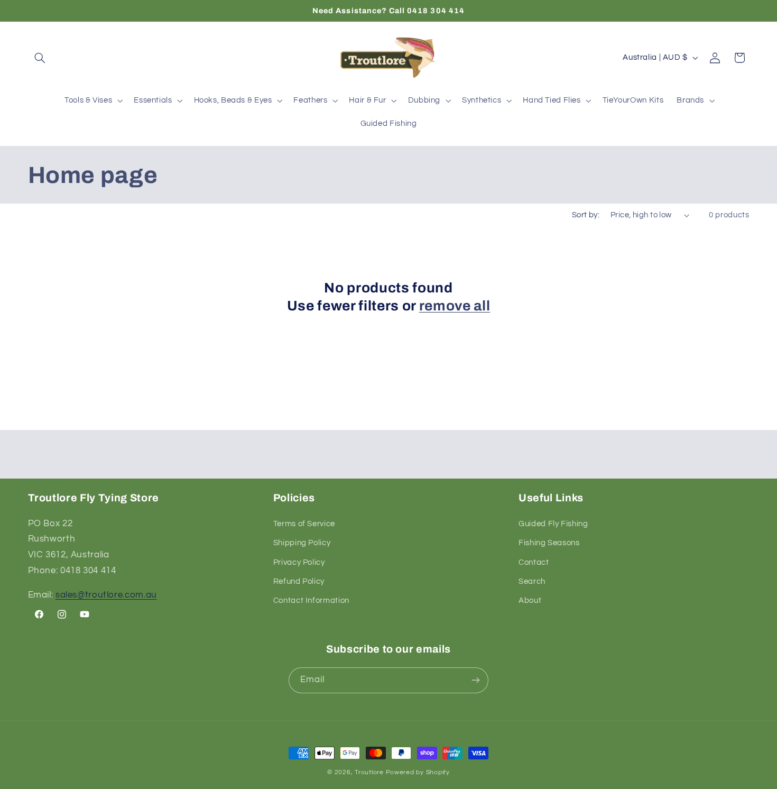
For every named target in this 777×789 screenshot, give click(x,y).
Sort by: (585, 215)
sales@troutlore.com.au (106, 595)
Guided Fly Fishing (553, 524)
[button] (40, 57)
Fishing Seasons (549, 543)
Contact (534, 562)
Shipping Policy (301, 543)
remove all (455, 306)
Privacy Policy (299, 562)
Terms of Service (304, 524)
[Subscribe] (476, 680)
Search (532, 581)
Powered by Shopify (418, 772)
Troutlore (370, 772)
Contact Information (311, 600)
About (530, 600)
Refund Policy (299, 581)
